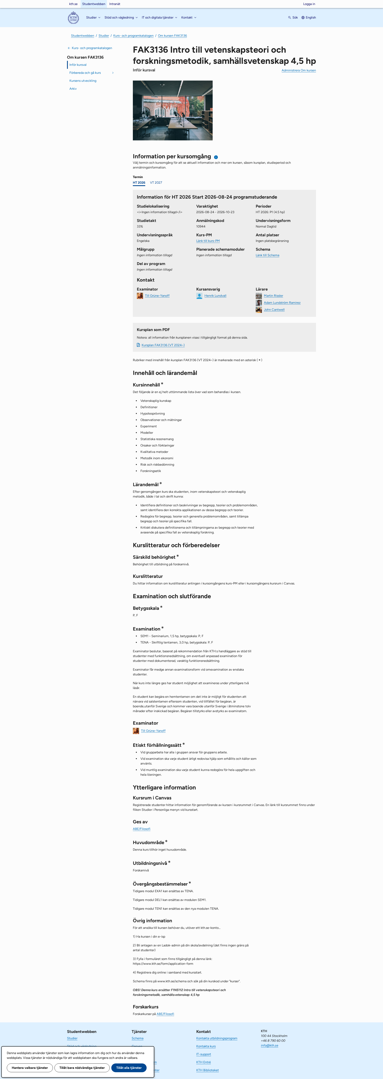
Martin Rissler (273, 295)
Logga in (309, 4)
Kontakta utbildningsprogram (216, 1038)
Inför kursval (78, 65)
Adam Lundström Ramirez (282, 302)
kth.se (73, 4)
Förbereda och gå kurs (85, 73)
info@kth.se (269, 1045)
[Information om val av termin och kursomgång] (216, 157)
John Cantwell (274, 309)
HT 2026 (139, 182)
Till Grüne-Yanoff (157, 295)
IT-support (203, 1054)
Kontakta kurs (206, 1046)
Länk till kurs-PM (208, 241)
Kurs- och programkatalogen (133, 35)
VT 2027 (156, 182)
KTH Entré (203, 1062)
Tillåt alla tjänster (129, 1068)
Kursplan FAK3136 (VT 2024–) (163, 345)
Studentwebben (93, 4)
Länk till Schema (267, 255)
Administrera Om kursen (299, 70)
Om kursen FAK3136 (172, 35)
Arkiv (73, 89)
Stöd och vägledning (81, 1046)
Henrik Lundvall (215, 295)
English (311, 17)
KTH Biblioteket (207, 1070)
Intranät (114, 4)
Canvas (137, 1046)
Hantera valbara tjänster (30, 1068)
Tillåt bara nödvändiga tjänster (82, 1068)
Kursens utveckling (82, 81)
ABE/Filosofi (141, 829)
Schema (137, 1038)
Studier (104, 35)
